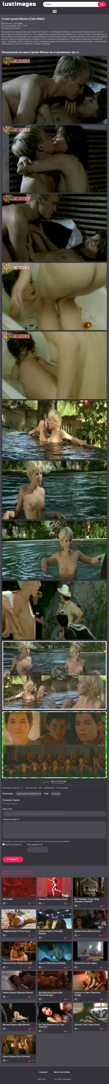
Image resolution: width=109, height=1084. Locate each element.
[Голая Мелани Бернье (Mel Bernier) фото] (18, 1012)
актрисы (56, 794)
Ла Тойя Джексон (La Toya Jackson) (51, 1025)
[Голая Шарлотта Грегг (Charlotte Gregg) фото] (90, 980)
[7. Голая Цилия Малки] (54, 490)
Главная (43, 1072)
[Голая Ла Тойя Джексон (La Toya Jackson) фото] (54, 1012)
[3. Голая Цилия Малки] (54, 227)
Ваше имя (7, 809)
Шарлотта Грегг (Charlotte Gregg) (87, 993)
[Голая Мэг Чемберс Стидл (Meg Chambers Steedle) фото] (90, 887)
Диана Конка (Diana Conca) (87, 931)
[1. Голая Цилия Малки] (54, 90)
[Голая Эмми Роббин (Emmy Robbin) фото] (54, 951)
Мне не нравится (48, 782)
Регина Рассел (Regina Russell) (17, 963)
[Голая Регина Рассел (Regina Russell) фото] (18, 951)
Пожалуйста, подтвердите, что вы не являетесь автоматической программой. (36, 841)
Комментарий (9, 819)
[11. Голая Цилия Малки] (54, 744)
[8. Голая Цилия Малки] (54, 550)
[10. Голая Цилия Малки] (54, 675)
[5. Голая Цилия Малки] (54, 365)
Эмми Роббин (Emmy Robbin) (52, 963)
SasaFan (49, 1079)
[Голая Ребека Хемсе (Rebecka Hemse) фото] (18, 980)
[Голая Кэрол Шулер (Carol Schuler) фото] (18, 1044)
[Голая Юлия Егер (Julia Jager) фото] (90, 951)
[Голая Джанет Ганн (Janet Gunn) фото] (90, 1012)
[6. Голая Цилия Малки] (54, 429)
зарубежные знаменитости (29, 794)
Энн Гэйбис (8, 899)
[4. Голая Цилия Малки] (54, 296)
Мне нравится (44, 782)
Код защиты (33, 844)
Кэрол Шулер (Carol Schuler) (16, 1056)
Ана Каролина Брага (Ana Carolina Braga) (50, 993)
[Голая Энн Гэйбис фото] (18, 887)
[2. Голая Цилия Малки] (54, 159)
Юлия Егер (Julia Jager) (85, 963)
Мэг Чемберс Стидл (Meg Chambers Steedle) (86, 900)
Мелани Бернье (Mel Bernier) (16, 1024)
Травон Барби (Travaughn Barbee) (50, 932)
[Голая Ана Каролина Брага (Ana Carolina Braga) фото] (54, 980)
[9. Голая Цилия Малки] (54, 610)
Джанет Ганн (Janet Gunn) (87, 1024)
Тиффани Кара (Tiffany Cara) (16, 931)
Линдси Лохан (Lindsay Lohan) (52, 899)
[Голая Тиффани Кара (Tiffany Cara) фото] (18, 919)
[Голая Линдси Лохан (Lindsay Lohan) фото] (54, 887)
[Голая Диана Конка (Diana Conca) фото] (90, 919)
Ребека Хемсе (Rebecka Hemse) (18, 992)
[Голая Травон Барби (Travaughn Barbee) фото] (54, 919)
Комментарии (11, 800)
